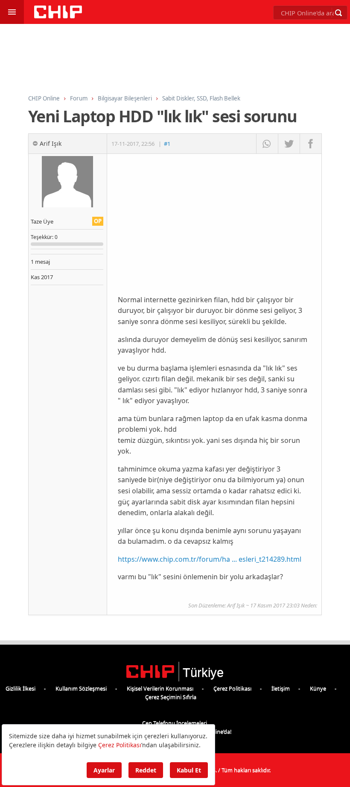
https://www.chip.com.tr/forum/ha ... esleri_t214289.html (209, 559)
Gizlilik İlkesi (20, 688)
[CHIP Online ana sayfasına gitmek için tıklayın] (58, 16)
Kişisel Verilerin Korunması (160, 688)
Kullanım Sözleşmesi (81, 688)
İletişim (280, 688)
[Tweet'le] (289, 143)
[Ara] (338, 13)
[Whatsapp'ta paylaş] (267, 143)
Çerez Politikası (232, 688)
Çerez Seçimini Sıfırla (170, 697)
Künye (318, 688)
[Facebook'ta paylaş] (310, 143)
